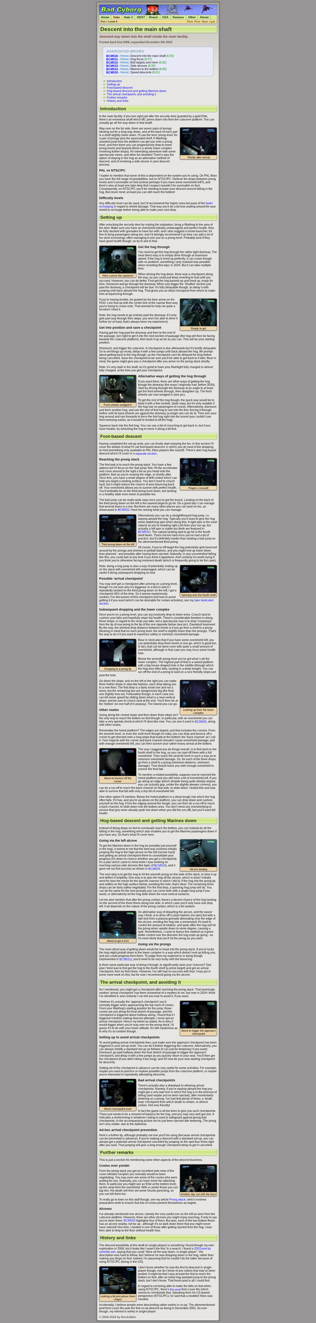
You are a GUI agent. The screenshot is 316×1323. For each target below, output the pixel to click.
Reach (153, 17)
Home (105, 17)
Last (212, 21)
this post (175, 1289)
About (204, 17)
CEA (165, 17)
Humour (178, 17)
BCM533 (112, 65)
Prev (197, 21)
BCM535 (112, 72)
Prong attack (177, 1199)
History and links (117, 100)
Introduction (114, 80)
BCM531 (112, 59)
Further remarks (117, 97)
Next (205, 21)
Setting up (113, 84)
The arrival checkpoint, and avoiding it (131, 94)
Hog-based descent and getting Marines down (136, 90)
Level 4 (112, 21)
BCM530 (112, 55)
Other (192, 17)
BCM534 (112, 69)
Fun (103, 21)
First (190, 21)
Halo (116, 17)
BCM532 (112, 62)
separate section (146, 453)
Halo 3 (128, 17)
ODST (141, 17)
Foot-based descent (120, 87)
